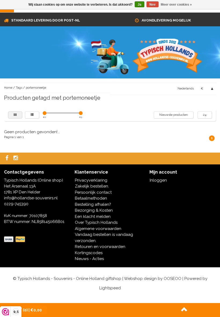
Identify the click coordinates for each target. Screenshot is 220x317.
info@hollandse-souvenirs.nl (31, 198)
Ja (139, 4)
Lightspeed (110, 288)
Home (8, 87)
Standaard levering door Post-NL (45, 20)
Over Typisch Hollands (96, 222)
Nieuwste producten (173, 115)
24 (204, 115)
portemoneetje (36, 87)
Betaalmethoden (91, 198)
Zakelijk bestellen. (92, 186)
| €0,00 (32, 310)
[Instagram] (16, 158)
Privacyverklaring (91, 180)
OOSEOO (172, 278)
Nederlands (186, 88)
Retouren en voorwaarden (100, 246)
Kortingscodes (88, 252)
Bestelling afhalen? (93, 204)
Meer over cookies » (176, 4)
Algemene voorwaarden (98, 228)
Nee (152, 4)
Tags (19, 87)
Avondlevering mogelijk (166, 20)
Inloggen (158, 180)
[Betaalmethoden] (15, 239)
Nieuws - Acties (89, 258)
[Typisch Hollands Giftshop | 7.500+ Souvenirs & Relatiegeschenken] (110, 55)
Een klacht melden (93, 216)
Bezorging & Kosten (94, 210)
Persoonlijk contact (93, 192)
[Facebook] (7, 158)
